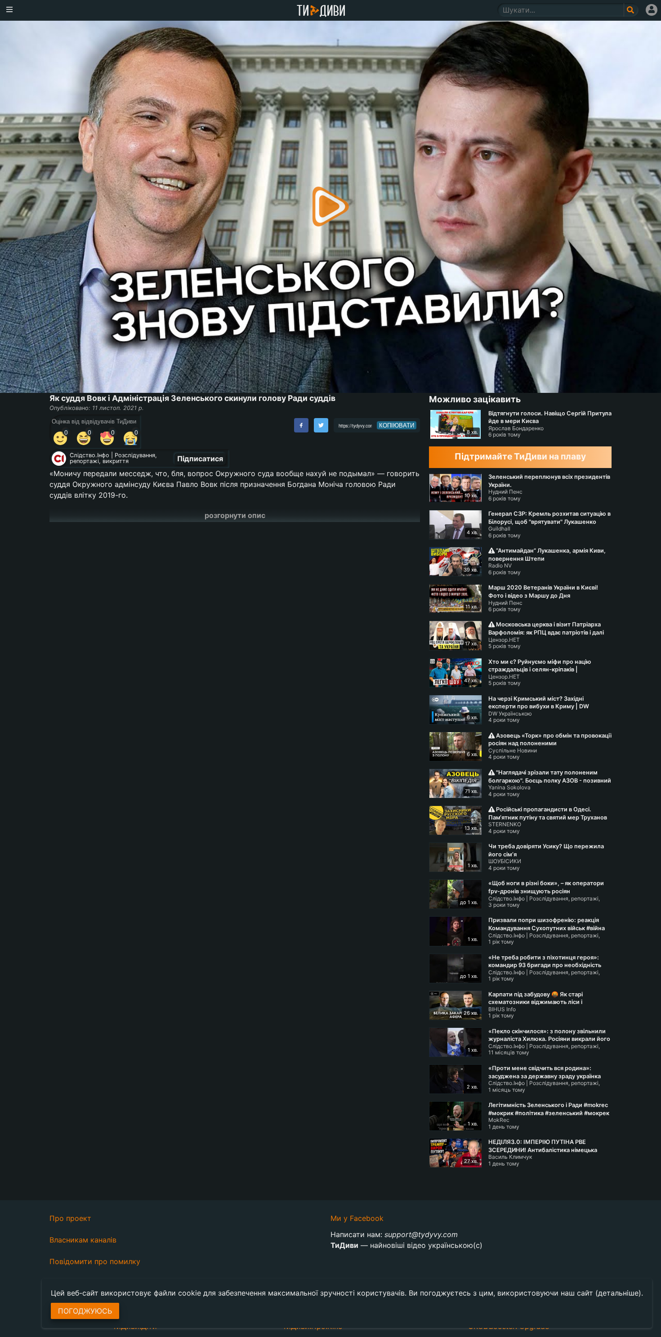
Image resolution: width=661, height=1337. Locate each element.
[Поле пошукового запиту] (631, 10)
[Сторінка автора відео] (59, 458)
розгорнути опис (235, 515)
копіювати (396, 425)
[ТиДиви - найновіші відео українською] (321, 11)
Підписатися (200, 458)
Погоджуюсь (85, 1310)
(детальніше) (618, 1292)
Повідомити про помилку (94, 1261)
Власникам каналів (82, 1239)
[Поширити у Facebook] (301, 425)
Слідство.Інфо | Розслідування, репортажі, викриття (113, 458)
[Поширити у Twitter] (321, 425)
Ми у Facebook (357, 1218)
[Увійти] (651, 10)
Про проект (70, 1218)
